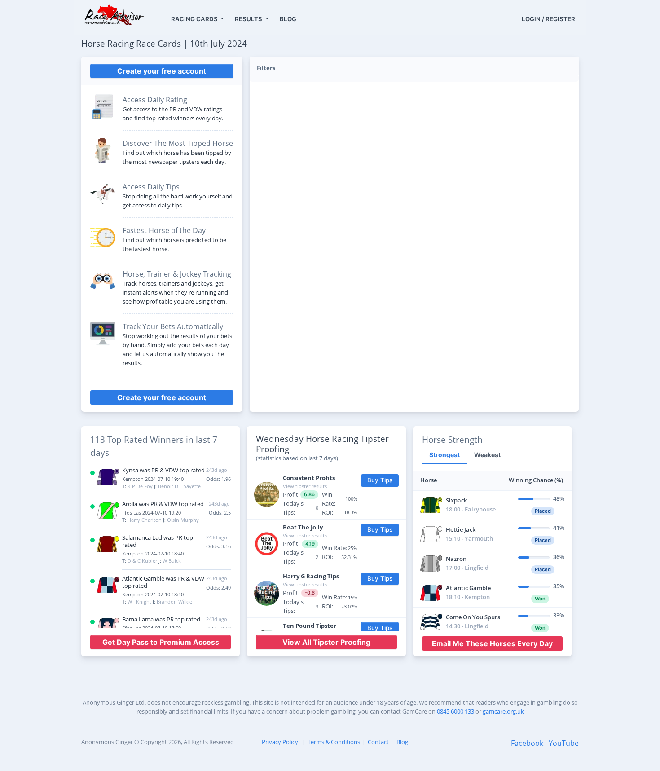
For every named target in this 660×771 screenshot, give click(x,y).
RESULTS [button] (249, 18)
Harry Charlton (145, 519)
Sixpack (456, 500)
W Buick (172, 560)
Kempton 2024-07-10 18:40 (153, 553)
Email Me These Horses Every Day (492, 643)
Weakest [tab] (487, 454)
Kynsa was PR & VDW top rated (163, 470)
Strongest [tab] (444, 454)
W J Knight (139, 601)
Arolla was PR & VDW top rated (163, 504)
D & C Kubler (142, 560)
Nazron (456, 559)
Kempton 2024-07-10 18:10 (153, 594)
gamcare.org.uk (503, 711)
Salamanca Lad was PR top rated (157, 541)
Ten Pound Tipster (309, 625)
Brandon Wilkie (174, 601)
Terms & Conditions (334, 742)
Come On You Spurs (473, 617)
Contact (378, 742)
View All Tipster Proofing (326, 642)
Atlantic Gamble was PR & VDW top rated (163, 582)
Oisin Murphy (183, 519)
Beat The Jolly (303, 527)
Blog (402, 742)
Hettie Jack (460, 529)
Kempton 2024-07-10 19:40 (153, 479)
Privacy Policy (280, 742)
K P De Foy (140, 486)
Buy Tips (379, 480)
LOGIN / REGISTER (548, 18)
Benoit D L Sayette (179, 486)
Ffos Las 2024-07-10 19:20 (151, 512)
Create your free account (161, 70)
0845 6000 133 (455, 711)
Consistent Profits (309, 478)
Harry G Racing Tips (311, 576)
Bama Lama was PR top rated (161, 619)
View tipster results (305, 486)
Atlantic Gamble (468, 588)
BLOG (288, 18)
